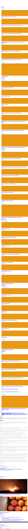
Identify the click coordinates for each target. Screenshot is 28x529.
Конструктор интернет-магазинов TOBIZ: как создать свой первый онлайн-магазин (11, 158)
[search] (5, 523)
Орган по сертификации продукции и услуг (6, 270)
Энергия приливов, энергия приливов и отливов (7, 262)
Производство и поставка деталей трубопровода (7, 87)
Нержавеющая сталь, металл (4, 104)
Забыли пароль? (7, 528)
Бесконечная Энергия (3, 77)
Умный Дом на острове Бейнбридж (5, 303)
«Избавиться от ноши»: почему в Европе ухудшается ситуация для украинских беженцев (13, 414)
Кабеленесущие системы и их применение (6, 294)
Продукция (3, 78)
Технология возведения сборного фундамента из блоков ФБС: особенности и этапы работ (12, 25)
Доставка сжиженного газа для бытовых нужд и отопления (8, 16)
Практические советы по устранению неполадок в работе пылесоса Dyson (10, 175)
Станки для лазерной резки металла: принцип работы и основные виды (10, 391)
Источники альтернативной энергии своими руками (7, 192)
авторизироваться (5, 467)
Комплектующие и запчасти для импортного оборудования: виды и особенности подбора (12, 377)
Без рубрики (1, 420)
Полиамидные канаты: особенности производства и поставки (8, 369)
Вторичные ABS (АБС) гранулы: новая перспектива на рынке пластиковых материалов (13, 147)
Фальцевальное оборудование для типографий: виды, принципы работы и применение (12, 386)
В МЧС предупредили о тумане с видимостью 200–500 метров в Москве (10, 520)
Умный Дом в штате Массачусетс (5, 328)
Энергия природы (4, 219)
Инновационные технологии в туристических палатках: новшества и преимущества (11, 33)
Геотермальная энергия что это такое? (6, 245)
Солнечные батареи (4, 285)
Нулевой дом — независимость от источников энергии (8, 183)
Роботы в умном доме (4, 311)
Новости (2, 7)
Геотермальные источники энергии (5, 228)
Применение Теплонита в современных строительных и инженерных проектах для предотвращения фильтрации (13, 121)
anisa (2, 410)
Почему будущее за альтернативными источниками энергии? (8, 237)
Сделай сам (3, 149)
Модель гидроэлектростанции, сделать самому (7, 200)
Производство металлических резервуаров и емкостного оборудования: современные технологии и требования (13, 409)
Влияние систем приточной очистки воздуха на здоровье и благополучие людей (11, 112)
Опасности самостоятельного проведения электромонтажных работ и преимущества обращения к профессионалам (13, 42)
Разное (2, 370)
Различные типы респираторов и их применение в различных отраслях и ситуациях (11, 59)
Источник (1, 463)
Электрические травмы (4, 76)
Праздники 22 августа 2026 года (6, 413)
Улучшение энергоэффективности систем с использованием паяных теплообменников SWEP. (12, 130)
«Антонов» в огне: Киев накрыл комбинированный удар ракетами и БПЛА (12, 412)
